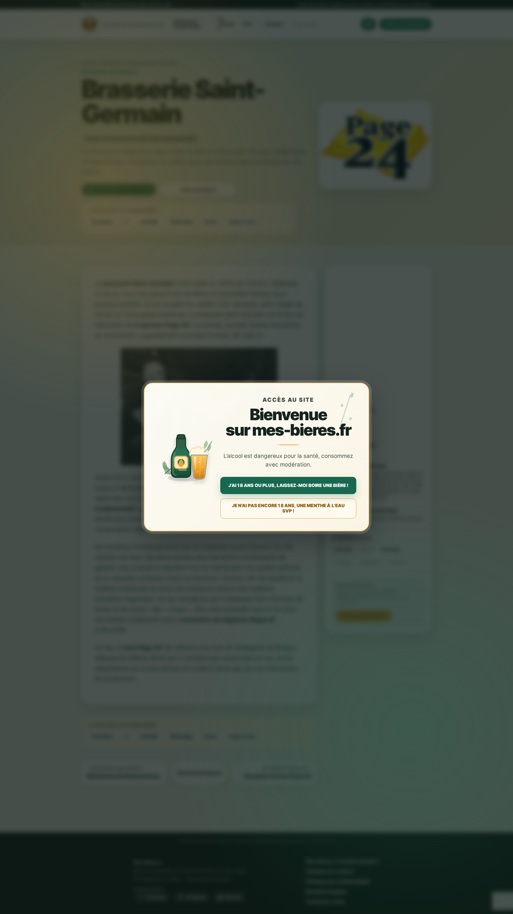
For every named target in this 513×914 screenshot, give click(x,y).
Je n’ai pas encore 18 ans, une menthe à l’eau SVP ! (288, 508)
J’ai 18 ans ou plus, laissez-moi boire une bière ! (288, 485)
